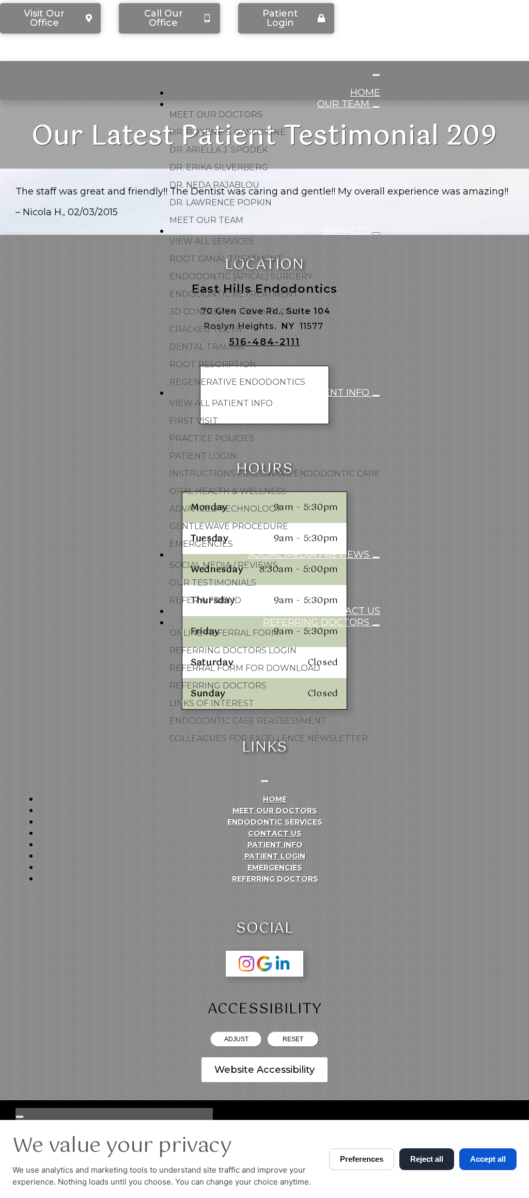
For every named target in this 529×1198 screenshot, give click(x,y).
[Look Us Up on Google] (264, 963)
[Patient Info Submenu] (376, 395)
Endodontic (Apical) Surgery (241, 276)
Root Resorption (212, 364)
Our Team (344, 104)
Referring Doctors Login (233, 650)
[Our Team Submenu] (376, 107)
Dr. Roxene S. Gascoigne (227, 132)
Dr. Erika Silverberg (218, 167)
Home (365, 92)
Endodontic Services (274, 822)
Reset (293, 1039)
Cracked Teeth (205, 329)
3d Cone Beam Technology (234, 312)
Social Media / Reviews (309, 554)
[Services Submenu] (376, 233)
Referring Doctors (317, 622)
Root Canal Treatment (226, 259)
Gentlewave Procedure (228, 526)
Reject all (426, 1159)
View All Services (211, 241)
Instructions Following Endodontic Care (274, 473)
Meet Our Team (206, 220)
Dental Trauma (206, 347)
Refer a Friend (205, 600)
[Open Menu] (376, 75)
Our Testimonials (212, 583)
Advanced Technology (225, 509)
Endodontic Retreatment (234, 294)
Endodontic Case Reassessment (247, 721)
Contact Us (349, 611)
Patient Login (203, 456)
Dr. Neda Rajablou (214, 185)
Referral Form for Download (244, 668)
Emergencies (201, 544)
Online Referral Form (224, 633)
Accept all (488, 1159)
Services (347, 230)
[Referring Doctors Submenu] (376, 625)
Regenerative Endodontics (237, 382)
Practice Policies (212, 438)
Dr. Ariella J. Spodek (218, 150)
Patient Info (337, 392)
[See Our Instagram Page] (246, 963)
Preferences (361, 1159)
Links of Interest (211, 703)
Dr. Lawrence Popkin (220, 202)
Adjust (236, 1039)
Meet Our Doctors (215, 114)
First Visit (193, 421)
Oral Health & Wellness (228, 491)
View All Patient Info (221, 403)
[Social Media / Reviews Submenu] (376, 557)
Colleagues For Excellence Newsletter (268, 738)
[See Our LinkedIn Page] (282, 963)
